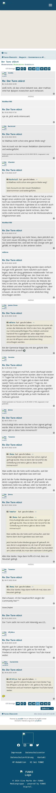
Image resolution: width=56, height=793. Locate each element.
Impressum (16, 752)
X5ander (11, 162)
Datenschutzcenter (35, 752)
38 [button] (30, 68)
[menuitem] (4, 53)
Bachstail (11, 126)
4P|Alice (11, 632)
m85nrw (5, 252)
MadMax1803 (7, 101)
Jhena (10, 410)
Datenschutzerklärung (21, 757)
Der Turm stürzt (10, 62)
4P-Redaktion (19, 762)
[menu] (50, 5)
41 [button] (42, 68)
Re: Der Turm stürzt (13, 81)
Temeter (12, 437)
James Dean (13, 305)
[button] (18, 68)
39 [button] (34, 68)
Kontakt (41, 757)
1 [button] (24, 68)
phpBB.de (38, 721)
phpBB (20, 719)
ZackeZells (14, 662)
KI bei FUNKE (37, 762)
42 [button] (46, 68)
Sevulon (11, 357)
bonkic (10, 73)
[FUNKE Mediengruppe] (28, 773)
